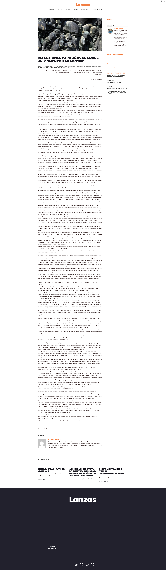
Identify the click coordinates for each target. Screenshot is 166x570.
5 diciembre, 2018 (103, 467)
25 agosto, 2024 (41, 55)
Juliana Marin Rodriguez (60, 467)
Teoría (50, 428)
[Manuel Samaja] (110, 31)
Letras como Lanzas (112, 59)
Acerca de (109, 25)
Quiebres (109, 63)
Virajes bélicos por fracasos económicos (115, 79)
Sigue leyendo (42, 479)
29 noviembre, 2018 (42, 467)
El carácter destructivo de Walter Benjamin (117, 85)
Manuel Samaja (41, 428)
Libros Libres (110, 61)
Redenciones (110, 65)
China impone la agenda (114, 82)
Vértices (48, 55)
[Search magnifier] (119, 9)
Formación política (111, 57)
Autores (52, 546)
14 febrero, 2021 (72, 467)
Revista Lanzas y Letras (113, 67)
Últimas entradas (116, 25)
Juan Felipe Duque (86, 467)
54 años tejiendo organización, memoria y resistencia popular (116, 76)
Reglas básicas (52, 548)
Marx (47, 428)
